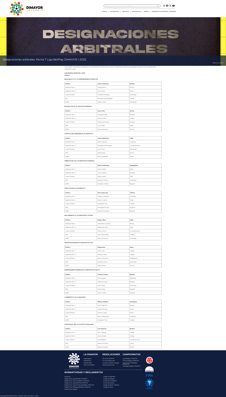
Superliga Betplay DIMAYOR (131, 366)
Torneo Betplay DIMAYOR (131, 360)
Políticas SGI (87, 360)
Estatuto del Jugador (70, 389)
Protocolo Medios (108, 383)
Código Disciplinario (109, 376)
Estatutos (67, 376)
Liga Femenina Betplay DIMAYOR (130, 363)
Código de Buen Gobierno (111, 385)
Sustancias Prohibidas (110, 381)
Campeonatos (114, 11)
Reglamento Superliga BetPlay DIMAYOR (77, 387)
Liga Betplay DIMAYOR (130, 358)
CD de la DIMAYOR (108, 358)
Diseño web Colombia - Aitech (28, 396)
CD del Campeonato (108, 360)
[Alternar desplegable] (108, 11)
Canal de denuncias (108, 365)
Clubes (104, 11)
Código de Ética (108, 387)
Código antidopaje (109, 379)
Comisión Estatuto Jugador (110, 363)
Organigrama (88, 358)
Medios (146, 11)
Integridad (172, 11)
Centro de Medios (89, 365)
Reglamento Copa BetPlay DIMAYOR (76, 383)
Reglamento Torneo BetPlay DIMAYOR (76, 381)
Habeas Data (88, 363)
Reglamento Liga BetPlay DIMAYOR (75, 379)
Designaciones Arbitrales (160, 11)
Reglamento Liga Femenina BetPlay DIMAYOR (79, 385)
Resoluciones (136, 11)
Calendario (125, 11)
